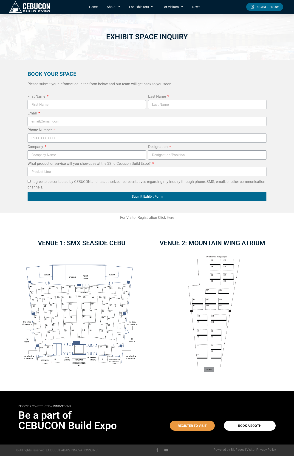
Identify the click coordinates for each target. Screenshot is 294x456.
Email (33, 113)
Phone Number (40, 130)
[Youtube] (166, 450)
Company (36, 147)
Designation (158, 147)
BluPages (237, 449)
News (196, 7)
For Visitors (170, 7)
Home (93, 7)
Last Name (157, 97)
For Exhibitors (139, 7)
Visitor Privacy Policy (261, 449)
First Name (37, 97)
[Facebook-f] (157, 450)
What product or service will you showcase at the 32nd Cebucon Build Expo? (90, 164)
